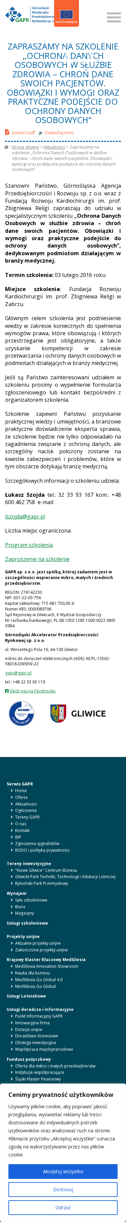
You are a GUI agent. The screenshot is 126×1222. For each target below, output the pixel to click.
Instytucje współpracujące (39, 1072)
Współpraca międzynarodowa (44, 1049)
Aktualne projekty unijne (38, 943)
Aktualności (54, 147)
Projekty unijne (23, 936)
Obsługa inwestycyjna (35, 1042)
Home (21, 790)
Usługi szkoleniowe (27, 923)
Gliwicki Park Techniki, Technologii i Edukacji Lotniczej (65, 876)
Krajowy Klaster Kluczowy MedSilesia (46, 959)
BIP (63, 48)
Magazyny (24, 913)
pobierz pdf (23, 132)
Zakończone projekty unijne (41, 950)
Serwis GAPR (20, 784)
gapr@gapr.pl (18, 673)
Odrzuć (63, 1207)
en (67, 36)
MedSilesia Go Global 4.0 (38, 979)
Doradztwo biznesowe (36, 1036)
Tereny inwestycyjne (29, 863)
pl (59, 36)
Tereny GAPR (27, 817)
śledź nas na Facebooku (32, 691)
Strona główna (25, 147)
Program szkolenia (29, 545)
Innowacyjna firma (32, 1023)
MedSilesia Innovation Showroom (46, 966)
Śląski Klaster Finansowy (38, 1079)
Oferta (21, 797)
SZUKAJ (90, 9)
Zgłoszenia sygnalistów (37, 843)
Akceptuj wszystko (63, 1171)
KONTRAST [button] (91, 62)
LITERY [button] (66, 62)
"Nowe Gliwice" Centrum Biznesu (46, 870)
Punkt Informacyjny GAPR (38, 1016)
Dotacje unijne (28, 1029)
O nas (20, 824)
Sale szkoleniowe (31, 900)
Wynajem (17, 893)
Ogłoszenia (26, 810)
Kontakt (22, 830)
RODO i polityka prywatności (42, 850)
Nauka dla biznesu (32, 973)
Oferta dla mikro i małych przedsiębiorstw (55, 1066)
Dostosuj (63, 1189)
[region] (63, 1153)
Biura (20, 907)
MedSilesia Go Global (35, 986)
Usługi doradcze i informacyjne (40, 1009)
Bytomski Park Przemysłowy (41, 883)
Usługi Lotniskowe (26, 996)
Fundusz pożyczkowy (29, 1059)
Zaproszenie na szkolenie (37, 559)
